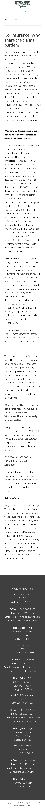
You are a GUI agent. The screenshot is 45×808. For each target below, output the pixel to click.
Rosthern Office (22, 638)
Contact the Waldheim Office (22, 620)
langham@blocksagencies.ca (26, 717)
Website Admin (25, 805)
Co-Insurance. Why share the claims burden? (22, 40)
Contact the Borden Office (22, 771)
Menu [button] (24, 11)
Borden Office (22, 739)
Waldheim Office (22, 588)
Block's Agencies (26, 802)
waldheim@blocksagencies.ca (26, 616)
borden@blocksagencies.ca (26, 768)
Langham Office (22, 689)
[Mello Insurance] (22, 4)
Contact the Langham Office (22, 721)
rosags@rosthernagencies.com (26, 667)
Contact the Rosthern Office (22, 671)
